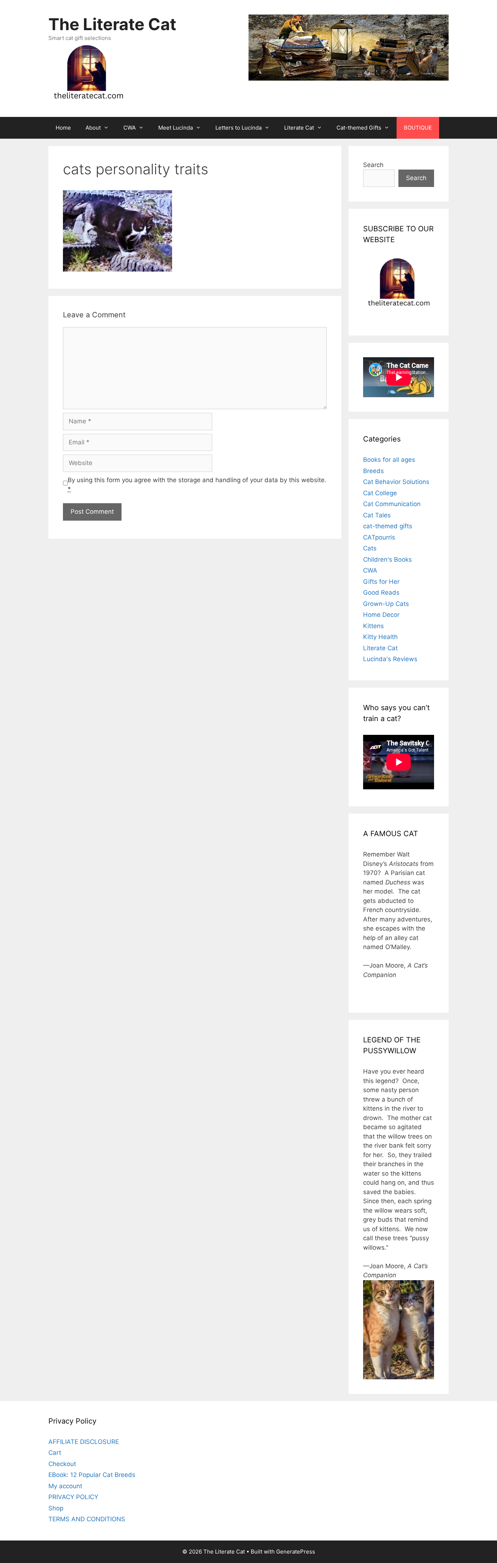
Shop (55, 1508)
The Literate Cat (112, 24)
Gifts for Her (381, 581)
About (93, 127)
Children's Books (387, 559)
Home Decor (381, 614)
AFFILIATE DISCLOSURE (83, 1441)
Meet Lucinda (175, 127)
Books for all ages (389, 459)
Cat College (380, 493)
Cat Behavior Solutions (396, 481)
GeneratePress (295, 1551)
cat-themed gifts (387, 526)
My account (65, 1486)
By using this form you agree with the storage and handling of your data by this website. (197, 484)
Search (373, 164)
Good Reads (381, 592)
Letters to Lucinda (238, 127)
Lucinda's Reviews (390, 659)
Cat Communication (392, 504)
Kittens (373, 626)
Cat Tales (377, 515)
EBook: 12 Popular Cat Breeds (91, 1474)
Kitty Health (380, 636)
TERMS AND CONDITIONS (86, 1519)
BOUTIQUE (418, 127)
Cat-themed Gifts (359, 127)
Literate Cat (299, 127)
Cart (54, 1452)
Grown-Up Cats (386, 603)
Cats (370, 548)
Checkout (62, 1464)
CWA (129, 127)
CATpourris (379, 537)
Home (63, 127)
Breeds (373, 471)
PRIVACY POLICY (73, 1497)
